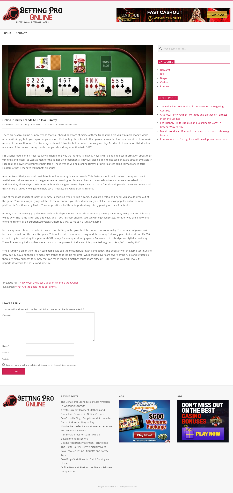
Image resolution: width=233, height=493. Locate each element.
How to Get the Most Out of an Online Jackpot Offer (49, 282)
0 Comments (71, 124)
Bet (162, 74)
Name (5, 346)
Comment (7, 315)
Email (5, 352)
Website (5, 359)
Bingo (163, 78)
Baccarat (165, 70)
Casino (164, 82)
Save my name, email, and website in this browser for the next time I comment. (41, 365)
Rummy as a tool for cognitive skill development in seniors (193, 139)
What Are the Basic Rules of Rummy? (36, 286)
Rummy (50, 124)
